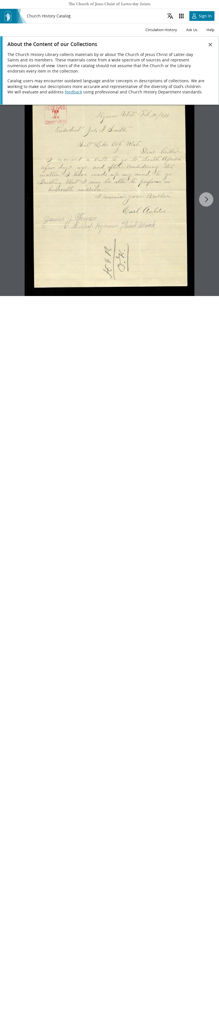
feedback (73, 92)
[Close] (210, 44)
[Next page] (206, 199)
